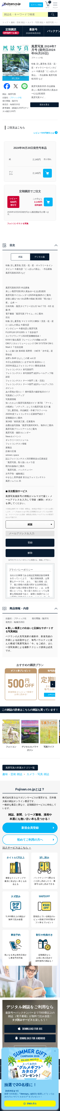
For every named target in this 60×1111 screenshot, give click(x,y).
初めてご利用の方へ (30, 839)
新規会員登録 (30, 827)
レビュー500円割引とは (45, 133)
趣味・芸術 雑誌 (18, 22)
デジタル (11, 173)
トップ (5, 22)
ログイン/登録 (36, 5)
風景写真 (50, 22)
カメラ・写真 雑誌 (35, 22)
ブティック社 (16, 97)
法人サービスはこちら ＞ (16, 847)
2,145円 (37, 159)
